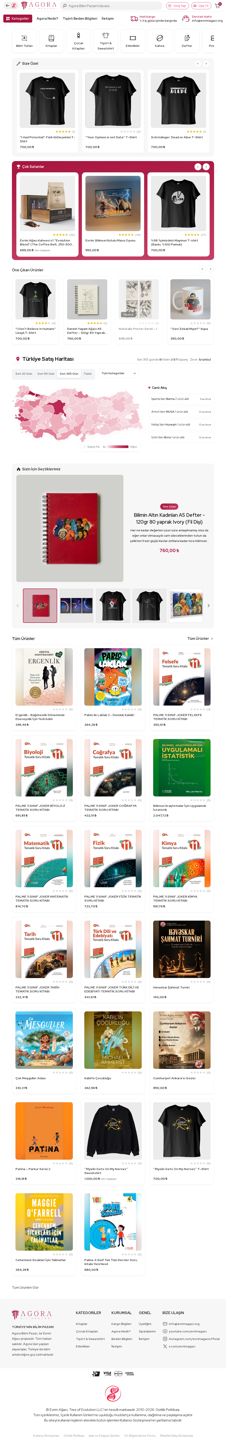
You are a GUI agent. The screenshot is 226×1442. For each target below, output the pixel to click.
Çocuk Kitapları (87, 1331)
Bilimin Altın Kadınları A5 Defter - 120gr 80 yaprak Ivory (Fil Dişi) (169, 518)
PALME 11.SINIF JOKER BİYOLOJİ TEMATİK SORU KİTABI (40, 808)
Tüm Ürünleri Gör (25, 1287)
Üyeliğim (145, 1324)
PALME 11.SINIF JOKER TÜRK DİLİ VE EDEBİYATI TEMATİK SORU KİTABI (111, 989)
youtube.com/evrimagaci (188, 1331)
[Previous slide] (17, 605)
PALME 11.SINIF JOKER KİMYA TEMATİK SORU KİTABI (175, 898)
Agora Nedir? (47, 18)
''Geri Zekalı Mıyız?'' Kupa (189, 329)
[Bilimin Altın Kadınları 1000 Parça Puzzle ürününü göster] (186, 606)
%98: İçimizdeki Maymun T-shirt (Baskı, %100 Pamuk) (174, 242)
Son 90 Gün (46, 374)
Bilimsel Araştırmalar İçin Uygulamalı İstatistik (179, 808)
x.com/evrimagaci (182, 1346)
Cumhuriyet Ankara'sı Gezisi (174, 1078)
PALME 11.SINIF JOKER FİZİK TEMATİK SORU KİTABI (112, 898)
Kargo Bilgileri (121, 1324)
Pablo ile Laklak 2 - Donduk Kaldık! (109, 715)
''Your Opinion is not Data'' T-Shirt (111, 137)
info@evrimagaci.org (207, 21)
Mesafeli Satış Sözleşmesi (176, 1436)
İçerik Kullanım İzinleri (77, 1415)
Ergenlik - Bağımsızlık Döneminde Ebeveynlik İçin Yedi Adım (40, 717)
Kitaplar (81, 1324)
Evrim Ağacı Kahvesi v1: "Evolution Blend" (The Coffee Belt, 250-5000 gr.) (47, 242)
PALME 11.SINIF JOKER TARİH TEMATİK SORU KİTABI (37, 989)
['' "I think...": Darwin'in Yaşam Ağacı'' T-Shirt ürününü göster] (149, 606)
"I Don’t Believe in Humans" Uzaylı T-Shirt (35, 331)
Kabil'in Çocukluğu (97, 1078)
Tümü (88, 374)
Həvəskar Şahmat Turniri (171, 987)
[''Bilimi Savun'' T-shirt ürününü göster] (113, 606)
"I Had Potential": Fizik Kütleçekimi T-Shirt (47, 139)
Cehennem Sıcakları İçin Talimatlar (40, 1260)
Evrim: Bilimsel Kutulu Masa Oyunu (110, 240)
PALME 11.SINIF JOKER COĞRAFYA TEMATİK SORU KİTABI (110, 808)
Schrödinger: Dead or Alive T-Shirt (177, 137)
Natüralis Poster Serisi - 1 (138, 329)
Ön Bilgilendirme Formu (140, 1436)
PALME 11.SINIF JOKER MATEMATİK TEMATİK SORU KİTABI (41, 898)
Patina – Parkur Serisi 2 (32, 1169)
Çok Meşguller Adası (30, 1078)
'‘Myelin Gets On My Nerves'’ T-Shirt (181, 1169)
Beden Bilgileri (121, 1339)
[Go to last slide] (198, 63)
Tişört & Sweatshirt (90, 1339)
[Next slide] (206, 63)
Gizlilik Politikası (167, 1409)
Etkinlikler (83, 1346)
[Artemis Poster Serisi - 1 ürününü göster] (76, 606)
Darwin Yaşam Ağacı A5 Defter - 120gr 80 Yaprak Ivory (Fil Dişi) (86, 331)
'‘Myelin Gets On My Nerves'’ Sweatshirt (106, 1171)
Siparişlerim (147, 1331)
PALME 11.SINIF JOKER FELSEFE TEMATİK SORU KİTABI (177, 717)
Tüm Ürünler (198, 638)
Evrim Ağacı (59, 1409)
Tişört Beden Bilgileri (80, 18)
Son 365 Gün (69, 374)
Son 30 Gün (23, 374)
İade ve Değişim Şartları (104, 1436)
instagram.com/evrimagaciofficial (194, 1339)
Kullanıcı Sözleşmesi (135, 1420)
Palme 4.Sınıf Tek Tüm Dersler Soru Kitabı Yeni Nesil (110, 1262)
